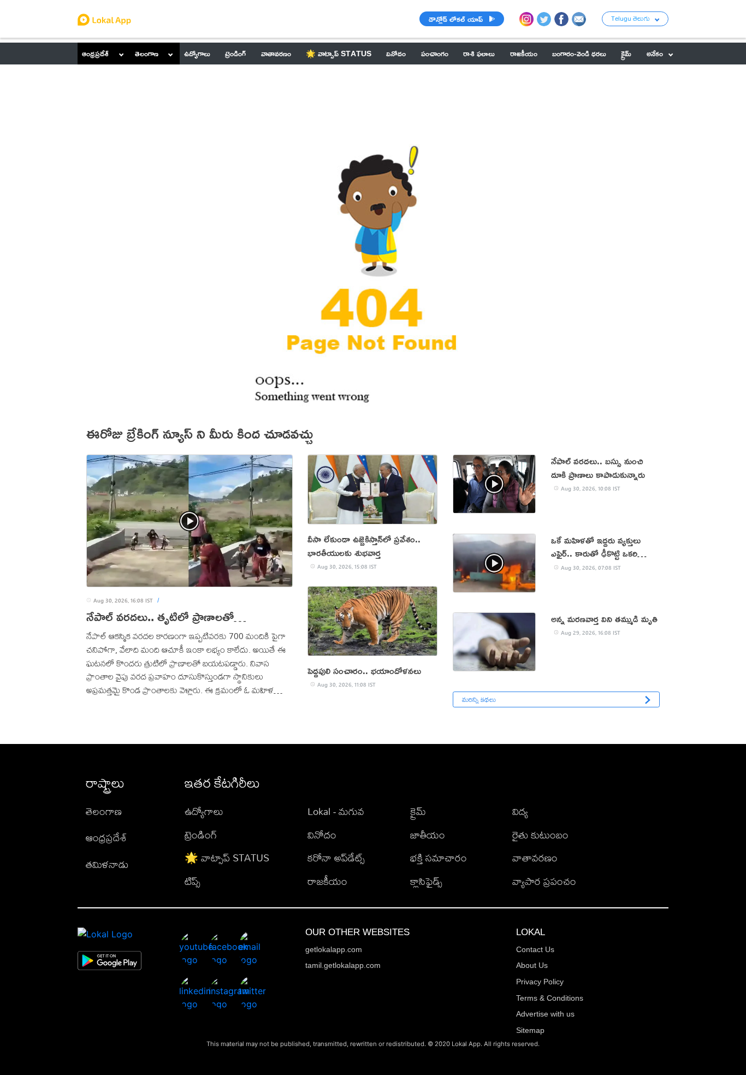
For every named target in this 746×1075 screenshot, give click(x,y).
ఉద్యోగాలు (204, 811)
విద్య (520, 811)
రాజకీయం (327, 881)
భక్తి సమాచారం (438, 858)
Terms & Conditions (549, 998)
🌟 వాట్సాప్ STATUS (227, 858)
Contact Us (535, 949)
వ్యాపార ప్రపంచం (544, 881)
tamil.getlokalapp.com (343, 965)
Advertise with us (545, 1013)
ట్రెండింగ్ (201, 835)
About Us (532, 965)
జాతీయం (427, 835)
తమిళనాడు (107, 864)
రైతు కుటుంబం (540, 835)
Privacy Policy (540, 981)
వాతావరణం (535, 858)
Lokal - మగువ (335, 811)
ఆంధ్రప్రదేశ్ (95, 53)
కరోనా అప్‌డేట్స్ (336, 858)
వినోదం (321, 835)
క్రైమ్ (418, 811)
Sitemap (530, 1030)
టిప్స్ (192, 881)
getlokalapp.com (333, 949)
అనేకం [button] (655, 53)
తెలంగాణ (146, 53)
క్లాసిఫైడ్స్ (426, 881)
